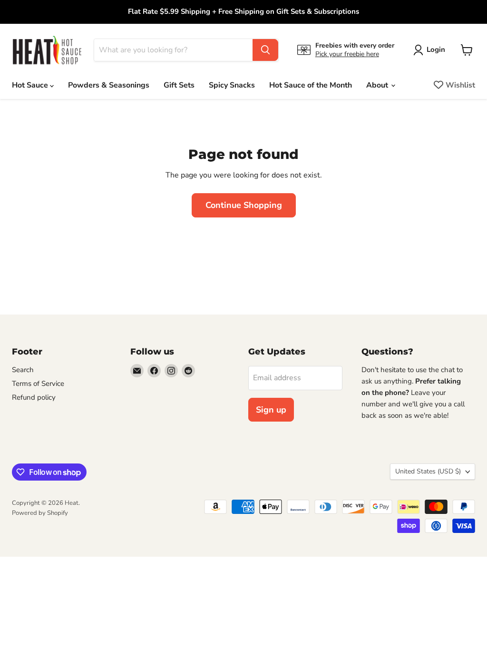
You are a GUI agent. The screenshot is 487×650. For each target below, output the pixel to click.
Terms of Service (38, 383)
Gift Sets (179, 85)
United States (428, 471)
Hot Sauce (31, 85)
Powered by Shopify (40, 513)
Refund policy (34, 397)
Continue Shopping (243, 205)
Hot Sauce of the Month (310, 85)
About (378, 85)
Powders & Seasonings (108, 85)
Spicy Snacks (232, 85)
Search (23, 369)
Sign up (271, 409)
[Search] (265, 50)
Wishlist (460, 85)
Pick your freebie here (347, 54)
